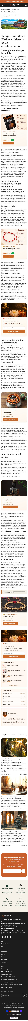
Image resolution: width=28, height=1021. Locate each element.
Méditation (4, 954)
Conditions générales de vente (10, 1007)
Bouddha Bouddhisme (16, 1014)
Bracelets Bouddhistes (14, 701)
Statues (3, 949)
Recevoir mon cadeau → (14, 331)
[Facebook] (2, 937)
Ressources (4, 959)
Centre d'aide (4, 962)
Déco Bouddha (14, 696)
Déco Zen (14, 698)
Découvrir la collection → (10, 419)
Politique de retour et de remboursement (11, 984)
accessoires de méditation (19, 591)
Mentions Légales (5, 969)
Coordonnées (19, 1005)
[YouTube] (7, 937)
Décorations (4, 951)
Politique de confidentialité (8, 977)
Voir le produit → (8, 143)
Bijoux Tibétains (14, 704)
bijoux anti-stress (10, 592)
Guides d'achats (5, 943)
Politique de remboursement (14, 1002)
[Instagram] (5, 937)
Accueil (3, 9)
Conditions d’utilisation (20, 1003)
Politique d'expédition (6, 971)
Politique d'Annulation (6, 987)
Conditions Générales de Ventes (9, 979)
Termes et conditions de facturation (10, 982)
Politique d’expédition (10, 1005)
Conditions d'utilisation (7, 974)
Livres (2, 957)
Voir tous (22, 735)
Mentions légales (21, 1007)
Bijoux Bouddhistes (14, 693)
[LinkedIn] (10, 937)
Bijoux (2, 946)
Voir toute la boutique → (14, 685)
